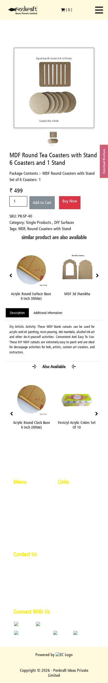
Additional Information (48, 313)
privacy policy (69, 509)
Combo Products (27, 531)
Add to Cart (42, 202)
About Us (21, 494)
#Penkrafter (68, 494)
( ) (68, 9)
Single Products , (40, 222)
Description (17, 313)
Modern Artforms (27, 502)
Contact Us (22, 538)
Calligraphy (23, 516)
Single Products (26, 524)
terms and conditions (75, 502)
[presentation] (10, 276)
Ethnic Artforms (26, 509)
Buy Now (69, 201)
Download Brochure (104, 161)
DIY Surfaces (64, 222)
